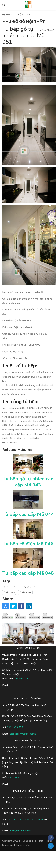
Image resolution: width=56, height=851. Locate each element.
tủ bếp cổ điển (25, 592)
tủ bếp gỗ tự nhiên (28, 587)
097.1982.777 (15, 819)
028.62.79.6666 (34, 819)
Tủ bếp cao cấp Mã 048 (28, 573)
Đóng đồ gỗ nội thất (32, 841)
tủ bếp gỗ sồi (9, 592)
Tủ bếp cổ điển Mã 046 (28, 544)
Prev (44, 30)
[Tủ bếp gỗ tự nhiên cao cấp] (29, 65)
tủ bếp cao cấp (9, 587)
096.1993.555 (15, 727)
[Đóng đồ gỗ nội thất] (28, 4)
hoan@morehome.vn (20, 830)
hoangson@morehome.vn (23, 733)
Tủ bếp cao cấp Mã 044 (28, 514)
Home (9, 14)
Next (49, 30)
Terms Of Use (23, 845)
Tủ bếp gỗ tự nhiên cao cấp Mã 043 (28, 482)
